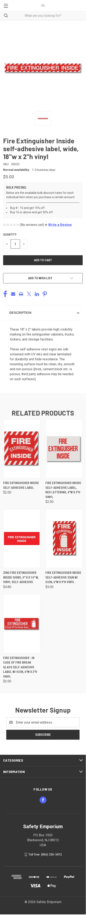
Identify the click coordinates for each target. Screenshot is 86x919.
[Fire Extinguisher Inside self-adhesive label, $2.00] (22, 448)
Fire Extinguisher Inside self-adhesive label (21, 485)
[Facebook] (5, 294)
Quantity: (10, 234)
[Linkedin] (37, 294)
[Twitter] (29, 294)
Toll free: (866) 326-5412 (45, 854)
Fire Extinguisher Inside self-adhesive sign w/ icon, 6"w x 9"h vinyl (63, 577)
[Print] (21, 294)
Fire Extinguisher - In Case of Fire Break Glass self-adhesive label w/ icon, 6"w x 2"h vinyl (20, 667)
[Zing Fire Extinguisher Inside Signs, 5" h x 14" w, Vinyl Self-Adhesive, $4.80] (22, 538)
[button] (58, 225)
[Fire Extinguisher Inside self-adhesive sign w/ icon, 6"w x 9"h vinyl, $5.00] (64, 538)
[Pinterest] (45, 294)
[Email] (13, 294)
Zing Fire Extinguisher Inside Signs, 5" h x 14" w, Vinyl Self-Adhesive (21, 577)
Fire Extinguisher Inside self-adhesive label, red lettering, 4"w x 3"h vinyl (63, 490)
